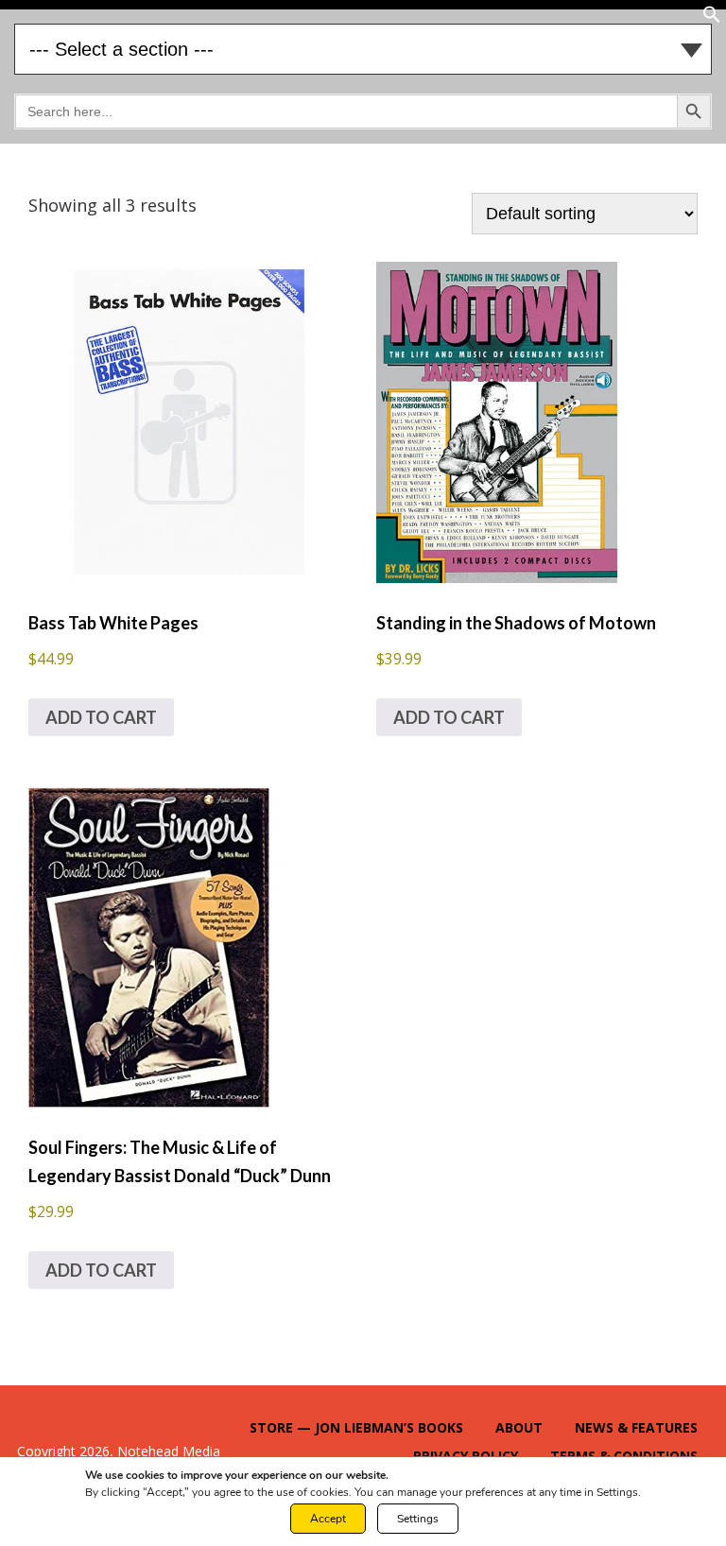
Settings (418, 1518)
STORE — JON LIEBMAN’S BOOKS (356, 1427)
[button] (711, 18)
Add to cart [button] (101, 717)
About (519, 1427)
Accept (328, 1518)
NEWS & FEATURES (636, 1427)
